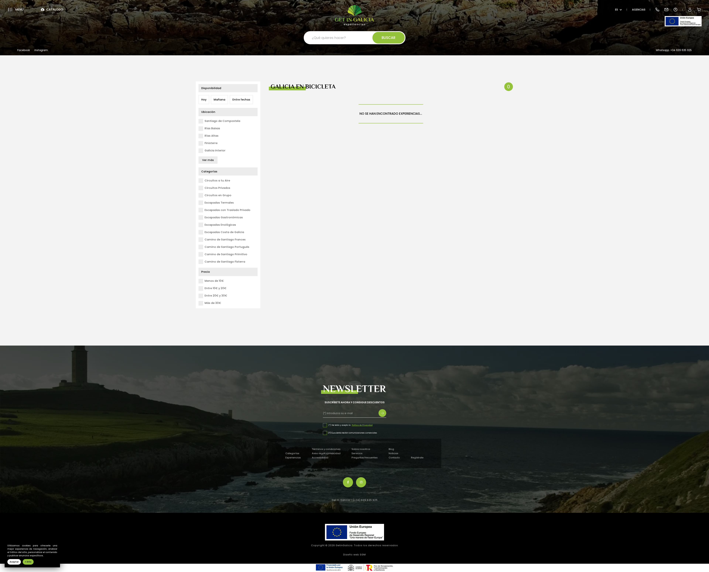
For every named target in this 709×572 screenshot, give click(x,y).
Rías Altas (211, 136)
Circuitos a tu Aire (217, 180)
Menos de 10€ (214, 281)
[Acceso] (690, 9)
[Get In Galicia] (354, 15)
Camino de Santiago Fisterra (225, 262)
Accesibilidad (320, 457)
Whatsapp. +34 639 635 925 (674, 50)
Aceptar (14, 561)
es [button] (616, 9)
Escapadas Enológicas (220, 225)
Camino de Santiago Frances (225, 239)
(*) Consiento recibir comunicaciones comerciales (352, 432)
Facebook (23, 50)
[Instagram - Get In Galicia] (361, 482)
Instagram (41, 50)
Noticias (393, 453)
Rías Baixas (212, 128)
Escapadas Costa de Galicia (224, 232)
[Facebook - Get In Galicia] (348, 482)
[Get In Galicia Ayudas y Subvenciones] (683, 21)
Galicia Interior (215, 150)
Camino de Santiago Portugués (227, 247)
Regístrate (417, 457)
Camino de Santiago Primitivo (226, 254)
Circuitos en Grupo (218, 195)
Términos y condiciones (326, 449)
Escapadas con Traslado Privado (227, 210)
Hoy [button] (203, 99)
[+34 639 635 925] (657, 9)
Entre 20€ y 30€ (216, 295)
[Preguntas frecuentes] (675, 9)
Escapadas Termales (219, 202)
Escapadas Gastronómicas (224, 217)
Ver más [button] (208, 160)
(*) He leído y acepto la (339, 425)
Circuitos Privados (217, 188)
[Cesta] (699, 9)
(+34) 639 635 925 (365, 500)
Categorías (292, 453)
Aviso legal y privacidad (326, 453)
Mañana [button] (219, 99)
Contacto (394, 457)
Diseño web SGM (354, 554)
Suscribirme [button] (382, 413)
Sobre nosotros (361, 449)
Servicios (357, 453)
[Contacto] (666, 9)
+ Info (28, 561)
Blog (391, 449)
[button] (15, 9)
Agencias (638, 9)
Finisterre (211, 143)
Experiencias (293, 457)
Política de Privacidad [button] (362, 425)
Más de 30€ (213, 303)
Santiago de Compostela (222, 121)
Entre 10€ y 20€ (215, 288)
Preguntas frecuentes (365, 457)
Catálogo (54, 9)
